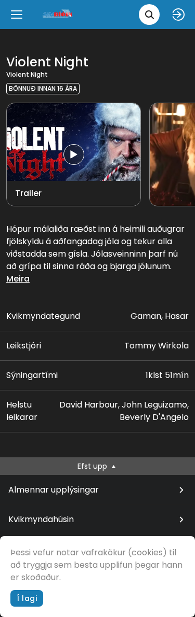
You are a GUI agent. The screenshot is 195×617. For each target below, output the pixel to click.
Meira (18, 279)
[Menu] (16, 14)
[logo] (58, 14)
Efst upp (93, 466)
